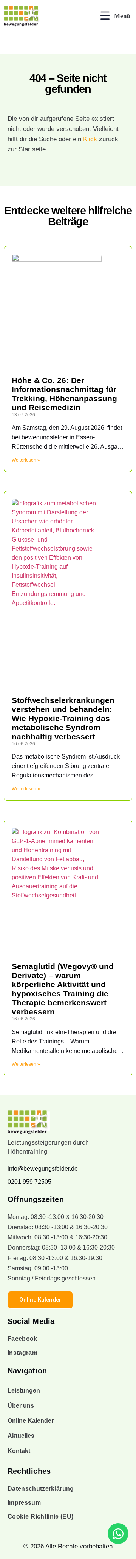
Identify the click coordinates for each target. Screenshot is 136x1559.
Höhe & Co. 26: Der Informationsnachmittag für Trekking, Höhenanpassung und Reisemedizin (64, 394)
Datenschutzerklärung (41, 1488)
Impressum (24, 1502)
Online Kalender (31, 1420)
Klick (90, 139)
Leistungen (24, 1390)
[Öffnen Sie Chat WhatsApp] (118, 1533)
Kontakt (19, 1451)
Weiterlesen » (26, 460)
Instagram (22, 1353)
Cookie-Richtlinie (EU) (40, 1516)
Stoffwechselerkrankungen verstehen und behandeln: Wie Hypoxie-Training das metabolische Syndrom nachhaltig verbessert (63, 718)
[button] (115, 16)
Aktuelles (21, 1436)
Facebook (22, 1339)
